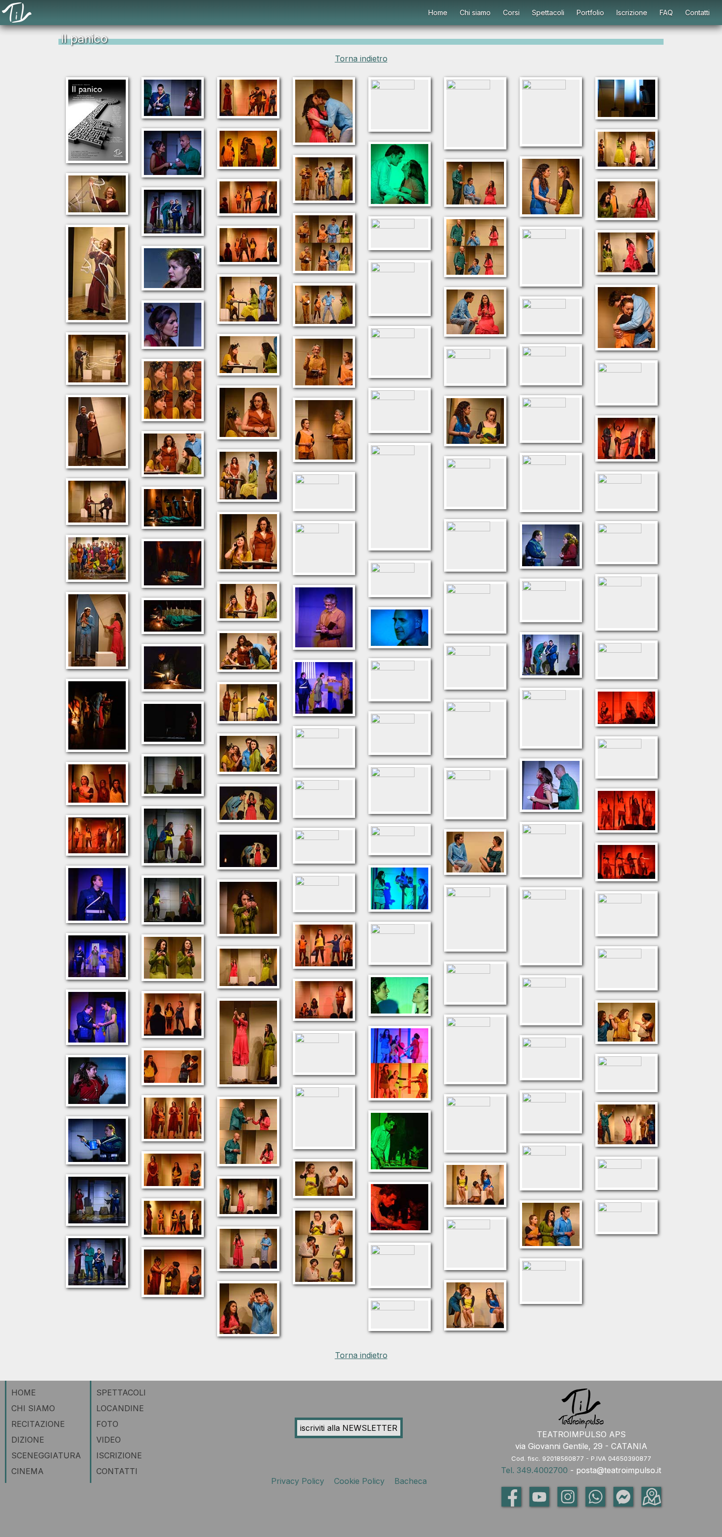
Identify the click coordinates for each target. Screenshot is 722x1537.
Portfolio (590, 12)
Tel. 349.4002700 (534, 1470)
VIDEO (108, 1440)
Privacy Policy (300, 1481)
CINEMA (27, 1471)
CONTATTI (117, 1471)
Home (437, 12)
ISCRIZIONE (119, 1455)
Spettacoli (548, 12)
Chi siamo (475, 12)
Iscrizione (631, 12)
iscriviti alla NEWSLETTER (348, 1428)
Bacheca (409, 1481)
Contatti (697, 12)
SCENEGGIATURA (46, 1455)
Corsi (511, 12)
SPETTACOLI (121, 1392)
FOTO (107, 1424)
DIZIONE (27, 1440)
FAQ (666, 12)
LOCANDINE (120, 1408)
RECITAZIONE (38, 1424)
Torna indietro (361, 58)
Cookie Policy (360, 1481)
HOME (23, 1392)
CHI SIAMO (33, 1408)
